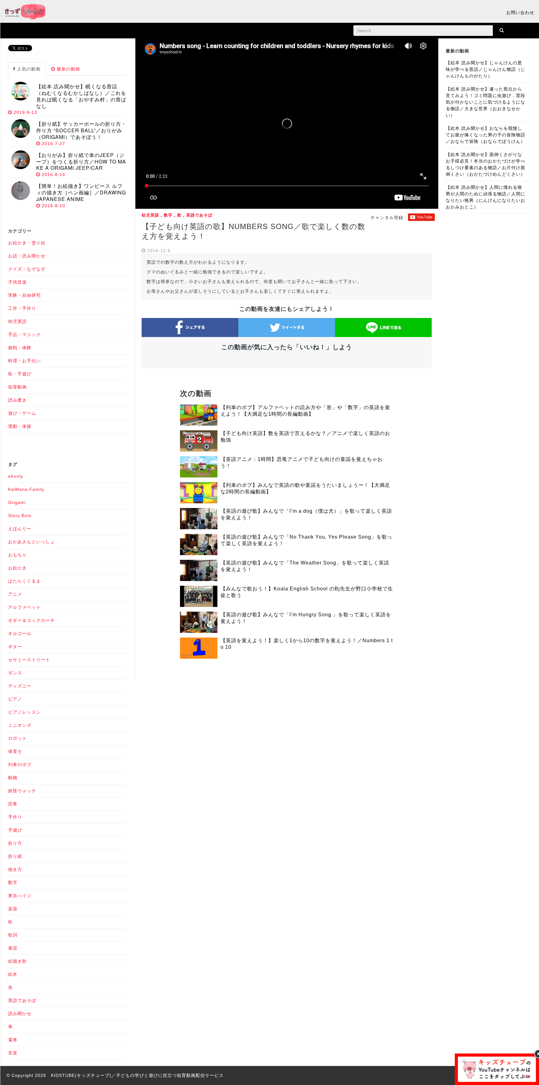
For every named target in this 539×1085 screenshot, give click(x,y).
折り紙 (15, 856)
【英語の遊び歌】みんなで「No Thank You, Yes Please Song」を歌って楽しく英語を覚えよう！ (306, 540)
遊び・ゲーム (22, 413)
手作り (15, 816)
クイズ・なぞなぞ (27, 268)
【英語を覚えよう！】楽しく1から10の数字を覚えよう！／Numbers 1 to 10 (307, 644)
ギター (15, 646)
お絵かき (17, 567)
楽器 (12, 908)
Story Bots (20, 515)
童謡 (12, 948)
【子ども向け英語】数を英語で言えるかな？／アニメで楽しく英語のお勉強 (305, 436)
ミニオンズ (20, 725)
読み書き (17, 400)
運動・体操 (20, 426)
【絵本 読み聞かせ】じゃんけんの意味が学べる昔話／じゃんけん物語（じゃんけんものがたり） (485, 69)
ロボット (17, 738)
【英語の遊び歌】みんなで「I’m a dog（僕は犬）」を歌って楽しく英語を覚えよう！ (306, 514)
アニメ (15, 594)
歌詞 (12, 934)
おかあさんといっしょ (31, 541)
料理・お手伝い (24, 360)
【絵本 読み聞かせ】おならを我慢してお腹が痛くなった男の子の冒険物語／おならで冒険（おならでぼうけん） (485, 135)
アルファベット (24, 607)
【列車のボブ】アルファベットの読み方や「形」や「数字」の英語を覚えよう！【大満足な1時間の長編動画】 (305, 411)
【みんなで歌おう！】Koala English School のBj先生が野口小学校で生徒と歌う (307, 592)
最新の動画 (67, 68)
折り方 (15, 843)
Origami (17, 502)
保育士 (15, 751)
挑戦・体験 (20, 347)
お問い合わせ (520, 12)
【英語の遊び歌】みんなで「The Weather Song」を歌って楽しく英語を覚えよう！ (305, 566)
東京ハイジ (20, 895)
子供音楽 (17, 282)
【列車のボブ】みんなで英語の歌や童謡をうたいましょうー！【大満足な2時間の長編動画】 (305, 488)
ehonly (15, 476)
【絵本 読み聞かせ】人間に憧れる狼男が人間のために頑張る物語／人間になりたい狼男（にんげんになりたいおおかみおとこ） (485, 197)
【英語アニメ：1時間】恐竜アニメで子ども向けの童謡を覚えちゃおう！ (302, 462)
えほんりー (20, 528)
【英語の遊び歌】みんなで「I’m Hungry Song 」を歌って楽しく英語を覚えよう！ (306, 618)
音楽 (12, 1052)
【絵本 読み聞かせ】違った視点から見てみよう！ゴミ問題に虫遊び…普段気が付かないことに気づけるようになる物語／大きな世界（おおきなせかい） (485, 102)
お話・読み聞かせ (27, 255)
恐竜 (12, 803)
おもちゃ (17, 554)
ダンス (15, 672)
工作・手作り (22, 308)
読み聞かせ (20, 1013)
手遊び (15, 830)
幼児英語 (150, 215)
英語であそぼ (199, 215)
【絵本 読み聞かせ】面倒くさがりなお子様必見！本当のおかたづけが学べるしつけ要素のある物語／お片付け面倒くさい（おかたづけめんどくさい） (485, 164)
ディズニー (20, 685)
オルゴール (20, 633)
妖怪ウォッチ (22, 790)
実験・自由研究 (24, 295)
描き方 (15, 869)
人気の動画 (28, 68)
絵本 (12, 974)
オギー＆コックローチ (31, 620)
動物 (12, 777)
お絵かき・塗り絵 (27, 242)
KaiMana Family (26, 489)
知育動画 (17, 386)
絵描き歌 (17, 961)
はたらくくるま (24, 581)
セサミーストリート (29, 659)
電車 (12, 1039)
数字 (168, 215)
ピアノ (15, 698)
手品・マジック (24, 334)
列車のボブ (20, 764)
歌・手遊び (20, 373)
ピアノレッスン (24, 712)
